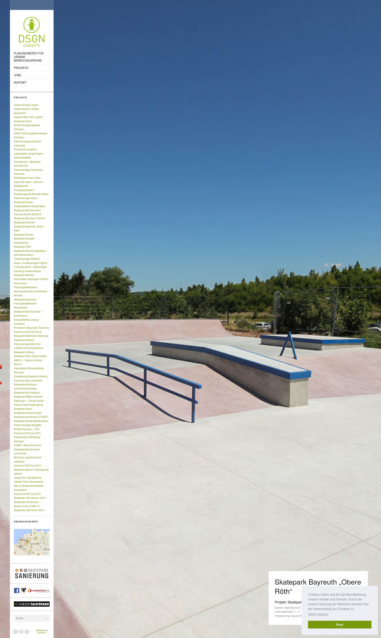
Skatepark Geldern (24, 340)
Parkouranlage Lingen (26, 104)
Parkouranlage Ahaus (26, 198)
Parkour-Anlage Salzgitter (27, 425)
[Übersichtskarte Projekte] (32, 542)
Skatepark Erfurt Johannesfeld (30, 356)
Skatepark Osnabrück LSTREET (31, 416)
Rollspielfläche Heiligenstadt (29, 206)
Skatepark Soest (23, 408)
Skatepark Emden (23, 202)
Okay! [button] (340, 624)
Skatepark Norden (24, 234)
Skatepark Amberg (24, 352)
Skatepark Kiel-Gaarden (27, 392)
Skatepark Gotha (23, 121)
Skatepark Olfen (22, 246)
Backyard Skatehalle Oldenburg (31, 335)
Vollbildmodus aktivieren (42, 631)
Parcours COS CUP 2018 (27, 331)
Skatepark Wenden (24, 275)
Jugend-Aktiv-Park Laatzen (28, 117)
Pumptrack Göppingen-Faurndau (31, 327)
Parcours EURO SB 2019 (27, 214)
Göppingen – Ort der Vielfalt (29, 400)
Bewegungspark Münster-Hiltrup (31, 194)
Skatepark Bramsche (25, 299)
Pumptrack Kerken (24, 190)
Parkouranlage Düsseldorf (28, 380)
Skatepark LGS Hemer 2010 (29, 510)
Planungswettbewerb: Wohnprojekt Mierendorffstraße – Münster (31, 291)
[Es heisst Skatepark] (32, 604)
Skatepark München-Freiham (29, 218)
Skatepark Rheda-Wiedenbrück (31, 421)
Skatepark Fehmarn (24, 222)
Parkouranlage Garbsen (27, 258)
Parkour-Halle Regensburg (28, 404)
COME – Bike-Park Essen (27, 445)
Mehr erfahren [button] (318, 614)
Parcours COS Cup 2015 (27, 433)
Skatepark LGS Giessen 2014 (30, 497)
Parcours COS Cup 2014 (27, 465)
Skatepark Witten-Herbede (28, 396)
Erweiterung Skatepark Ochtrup (31, 376)
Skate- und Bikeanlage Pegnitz (30, 262)
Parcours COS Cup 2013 (27, 493)
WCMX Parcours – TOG (26, 429)
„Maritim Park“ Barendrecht (28, 481)
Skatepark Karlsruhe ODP (28, 412)
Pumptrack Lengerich (25, 149)
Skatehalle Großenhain (26, 502)
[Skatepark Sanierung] (32, 574)
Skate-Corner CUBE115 (27, 506)
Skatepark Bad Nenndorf (27, 210)
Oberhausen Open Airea (27, 177)
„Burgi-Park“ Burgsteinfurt (27, 477)
